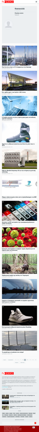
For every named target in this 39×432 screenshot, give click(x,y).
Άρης (34, 413)
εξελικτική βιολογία (24, 413)
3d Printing (17, 416)
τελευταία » (22, 362)
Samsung (30, 413)
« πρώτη (4, 359)
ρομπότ (17, 413)
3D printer (22, 416)
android (30, 416)
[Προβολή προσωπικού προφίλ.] (8, 24)
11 (30, 359)
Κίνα (14, 413)
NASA (3, 413)
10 (27, 359)
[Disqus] (25, 28)
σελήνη (7, 413)
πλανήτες (4, 416)
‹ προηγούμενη (10, 359)
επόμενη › (17, 362)
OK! (33, 427)
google (11, 413)
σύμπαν (26, 416)
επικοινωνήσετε (5, 387)
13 (35, 359)
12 (32, 359)
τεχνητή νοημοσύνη (10, 416)
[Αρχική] (8, 1)
